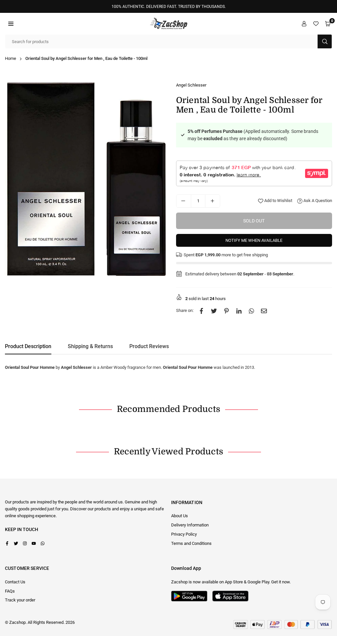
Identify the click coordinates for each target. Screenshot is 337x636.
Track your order (20, 600)
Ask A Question (317, 200)
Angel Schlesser (191, 85)
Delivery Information (190, 524)
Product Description (28, 346)
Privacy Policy (184, 534)
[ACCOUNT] (304, 23)
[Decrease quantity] (183, 201)
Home (10, 58)
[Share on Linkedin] (239, 310)
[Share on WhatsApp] (251, 310)
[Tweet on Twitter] (214, 310)
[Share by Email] (264, 310)
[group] (85, 180)
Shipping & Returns (90, 346)
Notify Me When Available (253, 240)
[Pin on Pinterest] (226, 310)
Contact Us (15, 581)
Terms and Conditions (191, 543)
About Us (179, 515)
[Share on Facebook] (201, 310)
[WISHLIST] (316, 23)
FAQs (10, 591)
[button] (11, 23)
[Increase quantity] (212, 201)
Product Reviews (149, 346)
